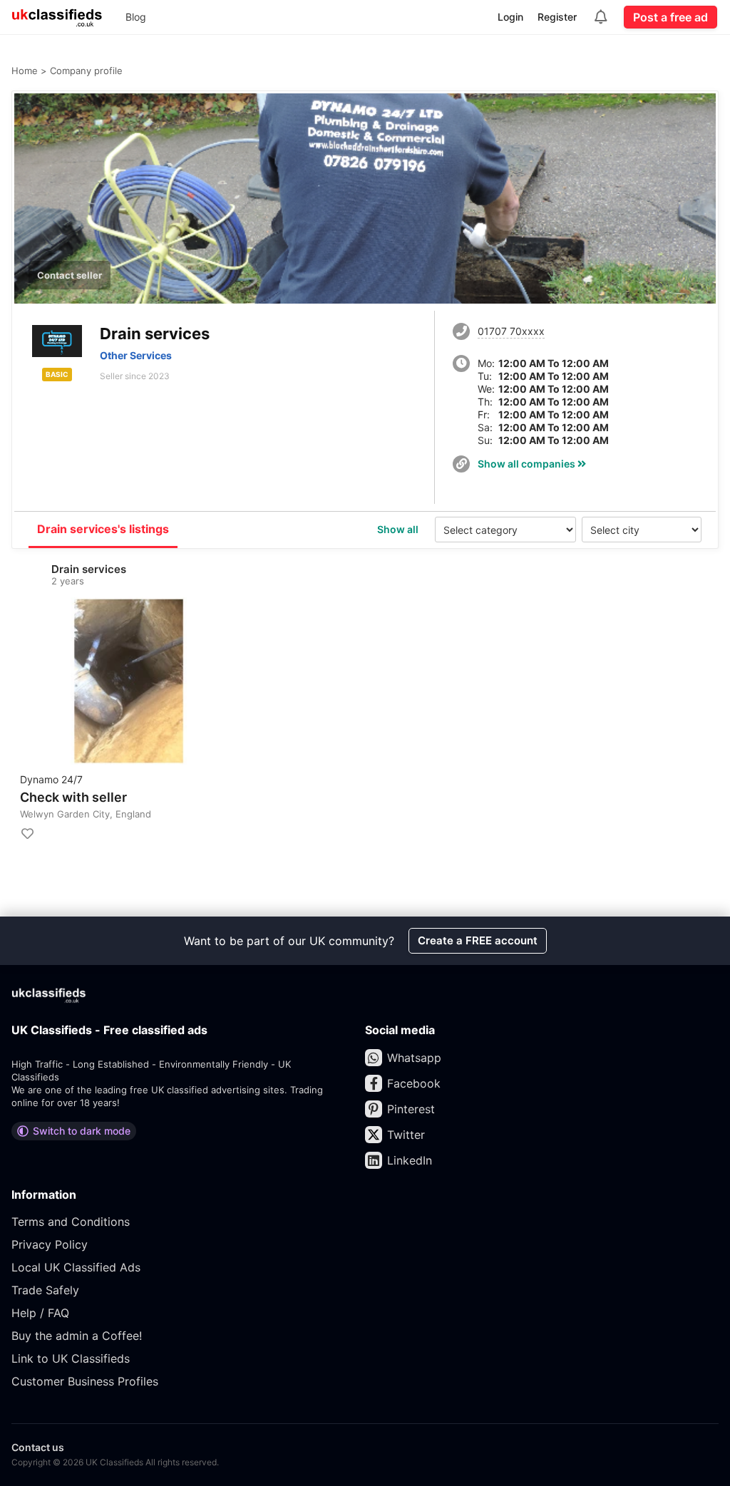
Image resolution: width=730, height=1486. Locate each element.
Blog (135, 17)
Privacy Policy (49, 1244)
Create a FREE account (478, 940)
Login (510, 17)
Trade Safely (45, 1290)
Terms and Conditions (70, 1221)
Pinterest (411, 1109)
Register (557, 17)
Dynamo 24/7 (51, 779)
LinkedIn (409, 1160)
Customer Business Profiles (84, 1381)
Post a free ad (670, 17)
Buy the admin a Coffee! (76, 1335)
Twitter (406, 1135)
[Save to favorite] (27, 833)
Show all (397, 529)
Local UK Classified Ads (75, 1267)
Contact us (37, 1447)
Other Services (136, 355)
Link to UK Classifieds (70, 1358)
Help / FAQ (40, 1313)
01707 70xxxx (511, 331)
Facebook (414, 1083)
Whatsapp (414, 1058)
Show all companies (527, 464)
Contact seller (69, 275)
